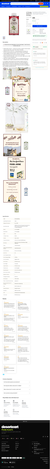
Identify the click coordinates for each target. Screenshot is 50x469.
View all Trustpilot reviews (39, 67)
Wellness (3, 6)
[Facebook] (47, 436)
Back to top (25, 421)
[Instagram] (43, 436)
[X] (45, 436)
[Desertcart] (5, 3)
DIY (23, 6)
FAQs (47, 463)
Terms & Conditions (44, 457)
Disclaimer (46, 461)
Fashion (19, 6)
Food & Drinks (14, 6)
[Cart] (47, 3)
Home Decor (8, 6)
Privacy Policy (45, 459)
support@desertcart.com (38, 449)
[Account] (45, 3)
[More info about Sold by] (44, 29)
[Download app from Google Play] (5, 462)
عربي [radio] (33, 0)
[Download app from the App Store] (12, 462)
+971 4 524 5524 (36, 453)
